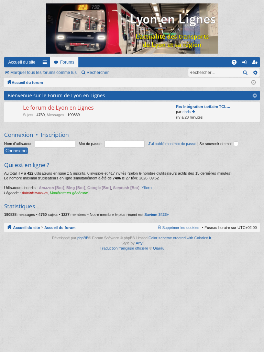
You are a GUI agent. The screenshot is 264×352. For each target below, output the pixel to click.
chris (187, 112)
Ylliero (147, 188)
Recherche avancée (255, 72)
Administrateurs (35, 193)
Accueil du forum (27, 82)
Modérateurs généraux (69, 193)
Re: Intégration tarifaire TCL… (203, 106)
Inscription (55, 135)
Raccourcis (46, 63)
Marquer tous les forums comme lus (43, 72)
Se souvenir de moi (215, 144)
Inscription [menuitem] (256, 63)
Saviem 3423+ (156, 214)
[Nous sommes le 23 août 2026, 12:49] (253, 82)
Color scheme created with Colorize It (179, 238)
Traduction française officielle (124, 248)
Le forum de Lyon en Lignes (58, 107)
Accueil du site (21, 62)
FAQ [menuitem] (236, 63)
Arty (139, 243)
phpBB (82, 238)
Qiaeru (158, 248)
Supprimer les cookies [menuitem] (180, 228)
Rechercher (98, 72)
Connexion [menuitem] (246, 63)
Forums (67, 62)
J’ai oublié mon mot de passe (172, 144)
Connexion (18, 135)
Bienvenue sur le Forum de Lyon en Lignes (56, 95)
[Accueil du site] (132, 28)
